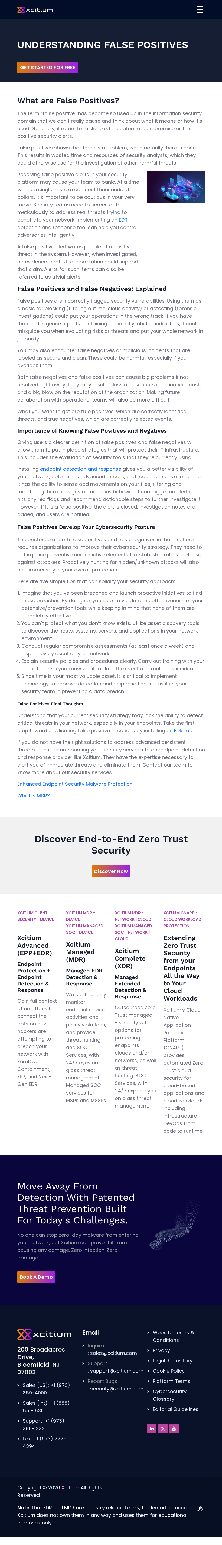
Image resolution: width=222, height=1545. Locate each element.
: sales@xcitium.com (112, 1349)
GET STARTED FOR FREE (48, 67)
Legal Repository (172, 1360)
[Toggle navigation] (200, 9)
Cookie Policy (169, 1370)
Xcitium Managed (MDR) (80, 952)
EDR (123, 219)
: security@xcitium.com (115, 1385)
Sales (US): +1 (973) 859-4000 (46, 1389)
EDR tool (184, 730)
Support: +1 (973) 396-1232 (43, 1424)
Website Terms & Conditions (173, 1336)
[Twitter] (163, 1428)
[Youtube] (174, 1428)
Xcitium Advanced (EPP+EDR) (34, 945)
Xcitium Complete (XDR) (130, 958)
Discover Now (111, 871)
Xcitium (70, 1487)
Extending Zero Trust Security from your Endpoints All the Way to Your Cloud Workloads (181, 968)
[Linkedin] (151, 1428)
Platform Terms (171, 1381)
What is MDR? (33, 795)
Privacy (161, 1350)
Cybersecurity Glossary (170, 1395)
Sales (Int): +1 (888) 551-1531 (46, 1407)
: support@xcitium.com (115, 1367)
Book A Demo (36, 1276)
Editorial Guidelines (175, 1409)
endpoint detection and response (80, 469)
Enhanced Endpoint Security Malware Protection (75, 784)
